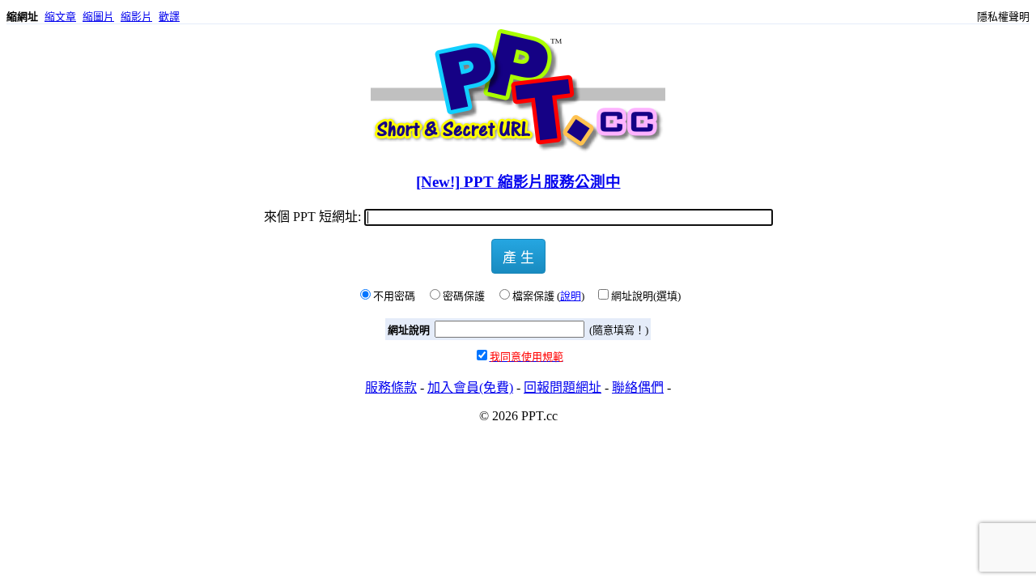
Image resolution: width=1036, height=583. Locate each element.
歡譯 (169, 17)
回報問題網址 (562, 387)
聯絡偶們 (638, 387)
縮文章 (60, 17)
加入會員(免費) (470, 387)
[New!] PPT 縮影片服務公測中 (518, 181)
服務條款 (391, 387)
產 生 (518, 256)
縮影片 (136, 17)
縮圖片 (98, 17)
